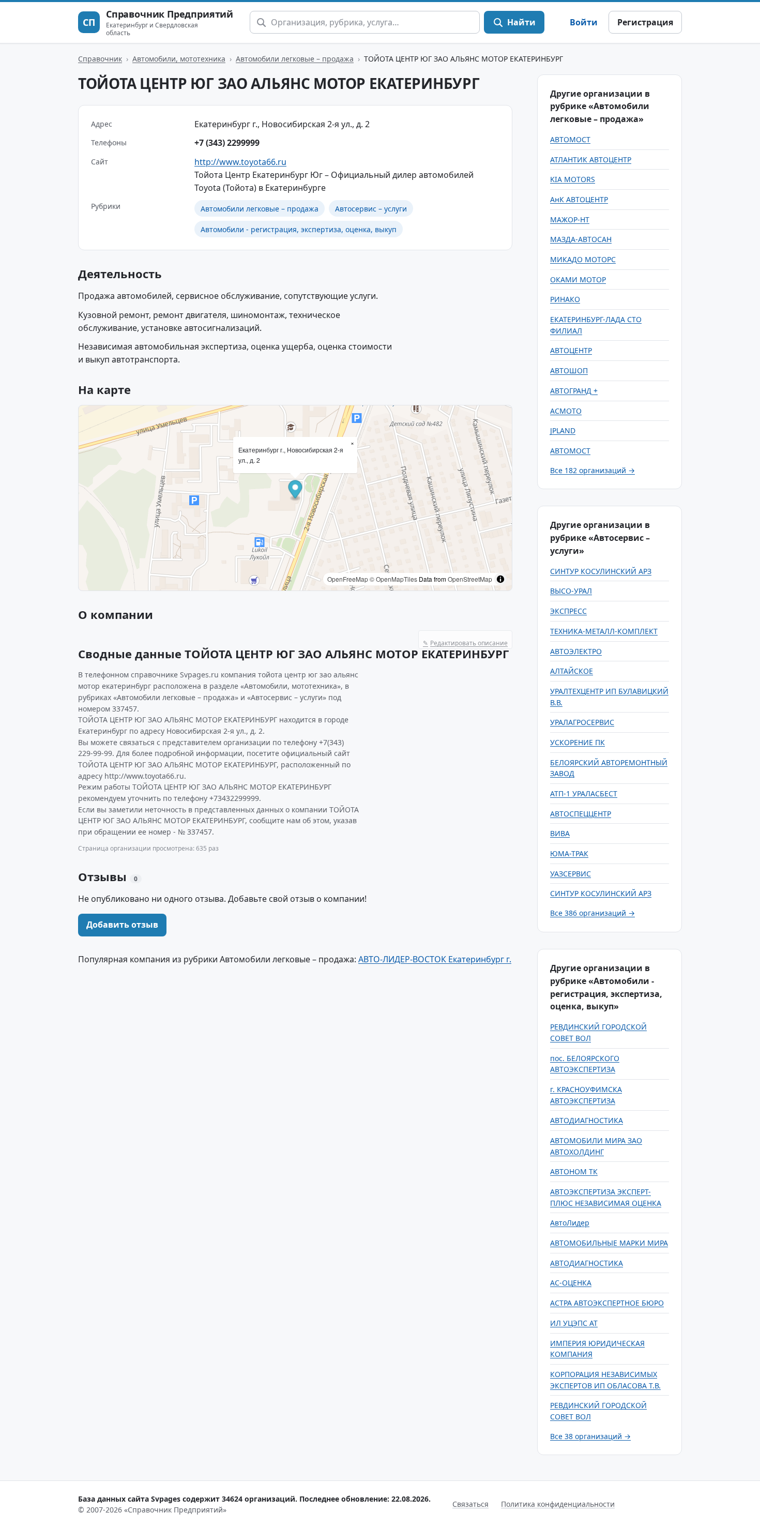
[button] (295, 491)
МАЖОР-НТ (569, 219)
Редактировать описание (465, 643)
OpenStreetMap (470, 578)
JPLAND (562, 430)
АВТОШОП (569, 370)
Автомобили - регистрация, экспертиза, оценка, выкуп (299, 229)
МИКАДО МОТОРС (583, 259)
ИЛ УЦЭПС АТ (574, 1323)
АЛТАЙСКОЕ (571, 671)
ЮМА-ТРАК (569, 853)
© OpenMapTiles (393, 578)
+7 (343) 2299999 (227, 142)
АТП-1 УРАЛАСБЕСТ (583, 793)
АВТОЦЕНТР (571, 350)
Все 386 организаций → (592, 913)
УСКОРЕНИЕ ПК (577, 742)
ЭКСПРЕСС (568, 611)
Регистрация (645, 22)
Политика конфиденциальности (558, 1504)
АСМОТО (566, 411)
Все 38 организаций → (590, 1436)
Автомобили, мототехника (178, 59)
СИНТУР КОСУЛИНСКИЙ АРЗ (600, 571)
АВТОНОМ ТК (574, 1171)
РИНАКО (565, 299)
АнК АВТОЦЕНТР (579, 199)
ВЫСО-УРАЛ (571, 591)
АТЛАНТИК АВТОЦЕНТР (590, 159)
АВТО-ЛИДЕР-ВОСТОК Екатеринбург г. (434, 959)
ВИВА (560, 833)
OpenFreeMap (347, 578)
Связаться (470, 1504)
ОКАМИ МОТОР (578, 279)
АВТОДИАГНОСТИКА (586, 1120)
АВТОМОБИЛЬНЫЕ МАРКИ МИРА (609, 1243)
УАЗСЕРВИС (570, 874)
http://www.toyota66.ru (240, 162)
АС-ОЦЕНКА (570, 1283)
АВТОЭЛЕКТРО (576, 651)
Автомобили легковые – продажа (295, 59)
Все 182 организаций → (592, 470)
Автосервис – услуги (371, 209)
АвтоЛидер (569, 1223)
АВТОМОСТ (570, 139)
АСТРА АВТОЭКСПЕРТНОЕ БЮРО (607, 1303)
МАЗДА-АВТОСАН (581, 239)
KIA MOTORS (572, 179)
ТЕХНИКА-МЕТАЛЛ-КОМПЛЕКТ (604, 631)
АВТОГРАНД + (574, 391)
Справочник (100, 59)
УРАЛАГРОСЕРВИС (582, 722)
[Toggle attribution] (500, 579)
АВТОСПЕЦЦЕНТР (580, 814)
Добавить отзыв (122, 924)
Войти (584, 22)
